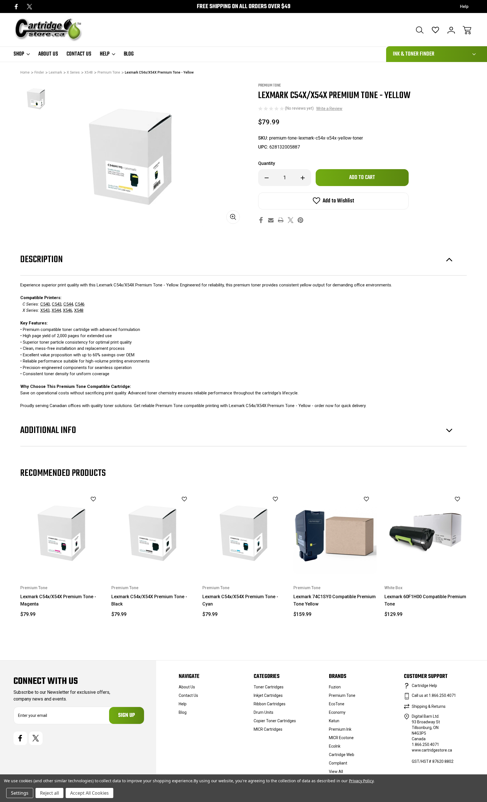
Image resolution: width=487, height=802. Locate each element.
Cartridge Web (341, 754)
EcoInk (334, 746)
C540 (45, 304)
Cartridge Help (424, 685)
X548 (78, 310)
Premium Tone (342, 695)
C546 (80, 304)
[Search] (419, 30)
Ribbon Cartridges (269, 704)
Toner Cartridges (269, 687)
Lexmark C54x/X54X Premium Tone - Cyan (240, 600)
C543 (56, 304)
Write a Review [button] (329, 108)
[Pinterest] (300, 220)
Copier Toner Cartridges (275, 721)
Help (464, 6)
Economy (337, 712)
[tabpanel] (36, 98)
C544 (68, 304)
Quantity (266, 163)
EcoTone (336, 704)
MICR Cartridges (268, 729)
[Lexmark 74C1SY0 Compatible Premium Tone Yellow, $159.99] (335, 532)
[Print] (281, 220)
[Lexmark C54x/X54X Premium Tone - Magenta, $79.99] (61, 532)
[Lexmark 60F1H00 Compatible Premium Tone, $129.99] (426, 532)
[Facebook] (16, 6)
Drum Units (263, 712)
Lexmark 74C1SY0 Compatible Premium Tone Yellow (334, 600)
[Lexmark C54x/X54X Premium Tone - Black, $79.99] (152, 532)
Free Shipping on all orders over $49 (243, 6)
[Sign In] (451, 30)
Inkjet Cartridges (268, 695)
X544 (56, 310)
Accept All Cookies (89, 793)
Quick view (79, 509)
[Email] (271, 220)
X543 (45, 310)
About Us (48, 54)
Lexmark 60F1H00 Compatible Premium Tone (425, 600)
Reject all (49, 793)
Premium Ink (340, 729)
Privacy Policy (361, 780)
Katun (334, 721)
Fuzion (335, 687)
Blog (129, 54)
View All (336, 771)
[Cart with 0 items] (467, 30)
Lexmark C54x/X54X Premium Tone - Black (149, 600)
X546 (67, 310)
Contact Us (79, 54)
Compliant (338, 763)
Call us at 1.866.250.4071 (434, 695)
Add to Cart (62, 560)
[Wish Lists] (435, 30)
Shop (19, 54)
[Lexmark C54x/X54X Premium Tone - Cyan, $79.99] (243, 532)
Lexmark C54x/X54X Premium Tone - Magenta (58, 600)
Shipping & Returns (429, 706)
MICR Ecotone (341, 737)
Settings (19, 793)
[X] (29, 6)
